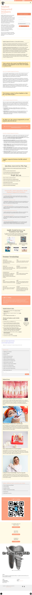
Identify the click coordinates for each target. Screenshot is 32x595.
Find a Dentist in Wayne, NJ (8, 370)
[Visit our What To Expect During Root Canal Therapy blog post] (15, 422)
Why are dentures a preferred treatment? (10, 177)
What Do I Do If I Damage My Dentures (9, 366)
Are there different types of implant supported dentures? (12, 172)
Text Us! (19, 0)
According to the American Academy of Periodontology (15, 137)
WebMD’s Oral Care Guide (10, 315)
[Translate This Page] (31, 594)
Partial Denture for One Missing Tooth (9, 360)
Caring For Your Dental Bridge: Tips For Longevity (14, 472)
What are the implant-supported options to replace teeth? (12, 180)
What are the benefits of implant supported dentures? (11, 173)
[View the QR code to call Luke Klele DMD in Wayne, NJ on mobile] (16, 516)
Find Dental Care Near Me (7, 493)
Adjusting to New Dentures (8, 351)
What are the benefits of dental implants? (9, 185)
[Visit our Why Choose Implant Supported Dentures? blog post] (15, 397)
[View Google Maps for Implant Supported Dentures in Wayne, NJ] (11, 243)
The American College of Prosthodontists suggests (10, 221)
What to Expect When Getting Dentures (9, 368)
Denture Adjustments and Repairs (9, 485)
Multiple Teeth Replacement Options (9, 489)
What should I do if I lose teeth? (8, 182)
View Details (11, 334)
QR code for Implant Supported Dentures (8, 342)
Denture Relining (6, 486)
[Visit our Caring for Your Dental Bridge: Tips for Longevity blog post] (15, 471)
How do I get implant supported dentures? (10, 170)
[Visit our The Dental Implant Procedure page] (24, 251)
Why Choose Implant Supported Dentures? (12, 398)
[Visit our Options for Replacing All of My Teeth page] (7, 251)
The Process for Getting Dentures (9, 365)
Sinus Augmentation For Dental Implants (12, 448)
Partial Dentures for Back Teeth (8, 362)
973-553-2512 (19, 301)
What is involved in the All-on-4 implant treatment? (11, 179)
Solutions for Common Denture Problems (10, 363)
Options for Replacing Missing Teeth (9, 359)
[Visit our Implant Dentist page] (16, 251)
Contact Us (16, 541)
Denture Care (6, 354)
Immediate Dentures (7, 488)
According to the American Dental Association (10, 47)
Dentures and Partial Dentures (8, 356)
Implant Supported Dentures (8, 357)
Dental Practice (6, 491)
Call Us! (29, 0)
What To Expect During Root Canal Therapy (13, 423)
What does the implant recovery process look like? (11, 183)
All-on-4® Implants (7, 353)
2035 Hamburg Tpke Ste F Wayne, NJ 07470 (7, 0)
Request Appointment (16, 534)
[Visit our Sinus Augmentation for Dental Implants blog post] (15, 447)
